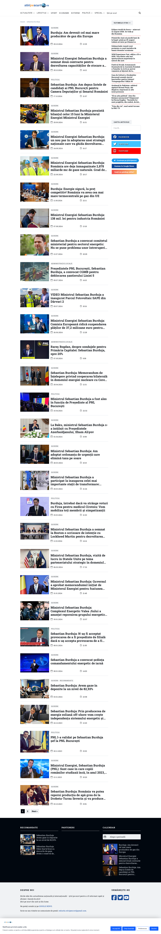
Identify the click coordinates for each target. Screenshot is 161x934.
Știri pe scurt (112, 13)
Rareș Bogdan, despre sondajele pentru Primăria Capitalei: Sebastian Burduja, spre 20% (78, 350)
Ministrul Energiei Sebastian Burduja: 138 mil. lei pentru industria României (78, 216)
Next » (35, 811)
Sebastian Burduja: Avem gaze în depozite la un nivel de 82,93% (74, 687)
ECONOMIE (64, 13)
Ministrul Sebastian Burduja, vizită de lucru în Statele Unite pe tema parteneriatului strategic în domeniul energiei (78, 560)
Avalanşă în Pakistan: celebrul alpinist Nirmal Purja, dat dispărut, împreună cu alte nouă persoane (124, 88)
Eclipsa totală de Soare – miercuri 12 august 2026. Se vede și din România (125, 31)
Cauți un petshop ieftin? (124, 172)
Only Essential (129, 928)
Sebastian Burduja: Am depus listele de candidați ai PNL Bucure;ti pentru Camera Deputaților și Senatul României (79, 88)
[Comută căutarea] (140, 13)
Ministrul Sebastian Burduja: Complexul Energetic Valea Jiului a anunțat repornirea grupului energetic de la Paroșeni (78, 613)
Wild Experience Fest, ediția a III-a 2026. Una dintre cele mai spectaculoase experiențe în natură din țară (126, 57)
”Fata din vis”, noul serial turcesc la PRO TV (125, 107)
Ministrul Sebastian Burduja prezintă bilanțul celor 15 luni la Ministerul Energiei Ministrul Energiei (77, 114)
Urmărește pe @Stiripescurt (127, 160)
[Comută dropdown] (34, 13)
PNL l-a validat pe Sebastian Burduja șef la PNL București (77, 739)
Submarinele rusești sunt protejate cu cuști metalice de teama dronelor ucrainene (123, 48)
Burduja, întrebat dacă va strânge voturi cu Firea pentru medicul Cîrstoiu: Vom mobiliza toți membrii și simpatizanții (79, 506)
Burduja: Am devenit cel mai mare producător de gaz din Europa (75, 34)
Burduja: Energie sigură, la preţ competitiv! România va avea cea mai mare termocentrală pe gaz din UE (77, 192)
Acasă (22, 22)
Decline (154, 928)
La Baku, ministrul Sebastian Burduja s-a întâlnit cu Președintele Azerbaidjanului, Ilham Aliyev (79, 428)
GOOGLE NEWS (45, 906)
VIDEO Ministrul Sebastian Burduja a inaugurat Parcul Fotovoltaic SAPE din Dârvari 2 (78, 298)
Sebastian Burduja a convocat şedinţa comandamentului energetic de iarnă (77, 661)
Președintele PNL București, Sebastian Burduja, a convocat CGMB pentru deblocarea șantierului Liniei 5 (78, 271)
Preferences (142, 928)
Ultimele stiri (121, 23)
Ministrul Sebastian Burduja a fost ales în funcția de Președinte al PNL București (79, 402)
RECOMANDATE (66, 681)
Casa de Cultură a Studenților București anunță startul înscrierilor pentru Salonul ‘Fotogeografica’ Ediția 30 (123, 78)
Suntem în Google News (124, 166)
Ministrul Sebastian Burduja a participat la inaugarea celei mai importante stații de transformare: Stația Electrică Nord (75, 482)
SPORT (54, 13)
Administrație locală (61, 264)
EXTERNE (75, 13)
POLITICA (55, 80)
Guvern (54, 28)
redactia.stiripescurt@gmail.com (72, 911)
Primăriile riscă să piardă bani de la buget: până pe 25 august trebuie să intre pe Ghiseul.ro (125, 40)
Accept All (116, 928)
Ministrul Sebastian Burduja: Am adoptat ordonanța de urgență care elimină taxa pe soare (75, 454)
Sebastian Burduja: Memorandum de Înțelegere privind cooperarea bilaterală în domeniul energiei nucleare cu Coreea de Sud (79, 378)
